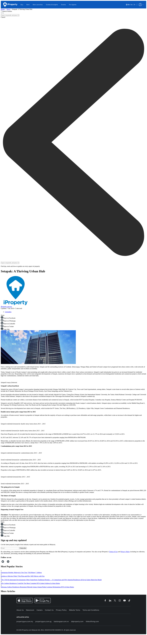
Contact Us (49, 610)
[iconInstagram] (4, 562)
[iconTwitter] (3, 562)
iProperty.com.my (6, 306)
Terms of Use (113, 552)
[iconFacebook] (1, 562)
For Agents (72, 4)
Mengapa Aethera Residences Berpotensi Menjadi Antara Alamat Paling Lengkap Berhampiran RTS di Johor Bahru (37, 587)
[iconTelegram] (6, 562)
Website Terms (74, 610)
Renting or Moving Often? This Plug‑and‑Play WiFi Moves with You (22, 576)
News (8, 9)
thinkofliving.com (92, 621)
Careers (39, 610)
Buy (22, 4)
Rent (28, 4)
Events (63, 4)
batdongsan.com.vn (61, 621)
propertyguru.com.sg (43, 621)
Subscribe (23, 548)
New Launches (38, 4)
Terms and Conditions (90, 610)
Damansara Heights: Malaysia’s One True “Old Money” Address (21, 572)
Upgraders (8, 312)
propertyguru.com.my (24, 621)
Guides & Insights (52, 4)
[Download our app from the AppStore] (24, 600)
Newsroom (30, 610)
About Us (20, 610)
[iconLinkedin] (8, 562)
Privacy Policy (125, 552)
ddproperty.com (77, 621)
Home (3, 9)
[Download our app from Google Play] (42, 600)
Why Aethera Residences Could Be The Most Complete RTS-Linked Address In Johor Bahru (30, 583)
